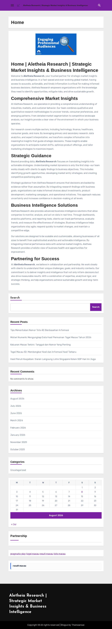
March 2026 (16, 420)
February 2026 (18, 427)
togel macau (32, 554)
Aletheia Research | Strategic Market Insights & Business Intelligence (55, 5)
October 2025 (17, 449)
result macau (46, 554)
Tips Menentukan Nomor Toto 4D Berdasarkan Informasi (39, 330)
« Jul (13, 524)
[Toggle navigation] (12, 5)
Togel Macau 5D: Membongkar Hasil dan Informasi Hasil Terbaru (43, 352)
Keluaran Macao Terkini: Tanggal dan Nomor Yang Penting (40, 344)
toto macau (60, 554)
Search (15, 297)
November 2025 (18, 442)
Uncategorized (18, 470)
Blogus (64, 625)
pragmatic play (18, 554)
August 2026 (17, 398)
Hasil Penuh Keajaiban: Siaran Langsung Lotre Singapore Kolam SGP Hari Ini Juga (53, 359)
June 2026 (16, 413)
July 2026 (15, 406)
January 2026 (17, 435)
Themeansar (78, 625)
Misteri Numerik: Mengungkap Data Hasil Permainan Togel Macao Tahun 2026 (50, 337)
